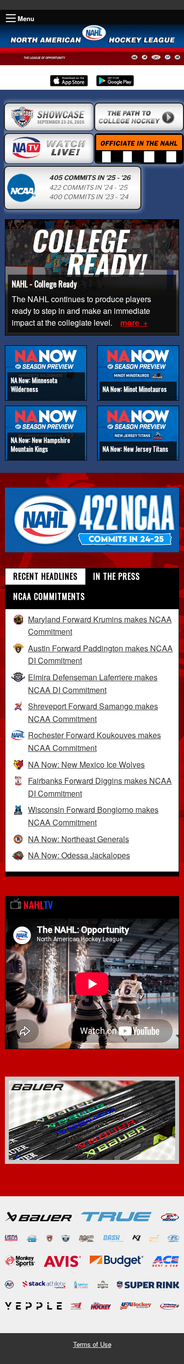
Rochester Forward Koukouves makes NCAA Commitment (94, 741)
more (130, 322)
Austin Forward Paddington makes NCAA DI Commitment (100, 655)
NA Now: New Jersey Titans (135, 449)
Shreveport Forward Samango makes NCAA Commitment (93, 712)
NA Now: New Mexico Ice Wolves (86, 764)
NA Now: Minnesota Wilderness (34, 384)
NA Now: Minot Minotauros (135, 389)
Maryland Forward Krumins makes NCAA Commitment (100, 626)
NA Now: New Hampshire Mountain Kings (40, 444)
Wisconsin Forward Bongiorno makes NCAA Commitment (93, 816)
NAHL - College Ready (44, 284)
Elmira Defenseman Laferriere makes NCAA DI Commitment (93, 683)
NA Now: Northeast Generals (78, 839)
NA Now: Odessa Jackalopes (79, 855)
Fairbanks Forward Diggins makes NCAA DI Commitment (100, 787)
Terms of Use (92, 1344)
